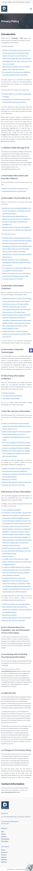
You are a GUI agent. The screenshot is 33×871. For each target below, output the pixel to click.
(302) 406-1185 (5, 823)
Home (2, 831)
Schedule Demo (5, 839)
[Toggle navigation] (31, 9)
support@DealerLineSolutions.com (10, 821)
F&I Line (3, 850)
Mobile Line (4, 859)
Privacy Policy (4, 841)
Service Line (4, 852)
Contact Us (4, 836)
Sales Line (3, 857)
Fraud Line (3, 855)
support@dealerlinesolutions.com (10, 671)
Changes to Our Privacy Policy (9, 134)
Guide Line (3, 862)
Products (3, 834)
